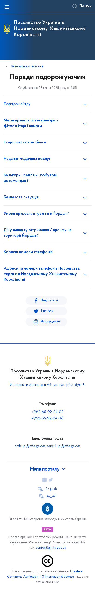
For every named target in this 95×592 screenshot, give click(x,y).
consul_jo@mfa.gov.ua (63, 446)
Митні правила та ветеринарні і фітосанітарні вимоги (31, 123)
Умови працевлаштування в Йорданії (36, 214)
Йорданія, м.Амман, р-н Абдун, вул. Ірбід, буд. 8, (47, 385)
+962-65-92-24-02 (47, 412)
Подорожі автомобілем (25, 142)
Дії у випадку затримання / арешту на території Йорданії (37, 233)
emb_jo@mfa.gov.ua (30, 446)
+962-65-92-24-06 (47, 418)
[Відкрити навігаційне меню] (7, 7)
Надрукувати (50, 321)
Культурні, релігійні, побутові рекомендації (30, 178)
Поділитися (49, 300)
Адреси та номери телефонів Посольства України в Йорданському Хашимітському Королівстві (42, 274)
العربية (51, 496)
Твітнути (47, 311)
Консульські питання (27, 66)
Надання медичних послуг (27, 159)
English (51, 489)
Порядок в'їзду (17, 104)
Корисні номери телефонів (28, 252)
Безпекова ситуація (21, 197)
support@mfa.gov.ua (51, 547)
